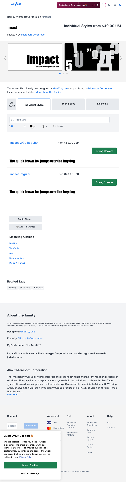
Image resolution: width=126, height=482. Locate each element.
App (11, 253)
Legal (89, 452)
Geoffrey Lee (60, 88)
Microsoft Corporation (28, 17)
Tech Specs (68, 103)
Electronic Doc (16, 258)
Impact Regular (20, 174)
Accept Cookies (30, 465)
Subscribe (31, 425)
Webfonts (14, 248)
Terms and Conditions (92, 423)
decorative (25, 287)
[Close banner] (92, 5)
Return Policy (90, 446)
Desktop (13, 243)
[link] (114, 5)
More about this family (48, 92)
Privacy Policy (90, 438)
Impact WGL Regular (24, 142)
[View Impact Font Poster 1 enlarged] (35, 57)
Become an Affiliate (72, 433)
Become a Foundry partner (71, 425)
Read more (12, 394)
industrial (38, 287)
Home (10, 17)
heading (12, 287)
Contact (111, 427)
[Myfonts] (16, 6)
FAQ (109, 422)
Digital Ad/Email (17, 262)
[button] (32, 126)
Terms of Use (91, 431)
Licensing (102, 103)
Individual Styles (34, 105)
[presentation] (4, 58)
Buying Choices (104, 151)
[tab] (60, 73)
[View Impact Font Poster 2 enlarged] (92, 57)
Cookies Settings (30, 473)
